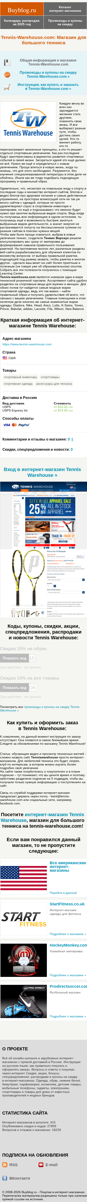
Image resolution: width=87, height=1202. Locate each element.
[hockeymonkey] (23, 960)
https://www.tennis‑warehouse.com (27, 344)
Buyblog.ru (22, 10)
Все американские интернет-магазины (68, 867)
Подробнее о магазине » (68, 934)
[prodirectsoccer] (23, 1001)
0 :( (37, 439)
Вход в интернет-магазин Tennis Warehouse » (42, 472)
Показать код (14, 658)
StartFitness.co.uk (67, 904)
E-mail (52, 1165)
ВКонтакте (19, 1178)
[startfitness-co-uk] (23, 919)
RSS (13, 1165)
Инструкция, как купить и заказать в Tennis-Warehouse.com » (48, 87)
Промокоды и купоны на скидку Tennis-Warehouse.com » (48, 74)
